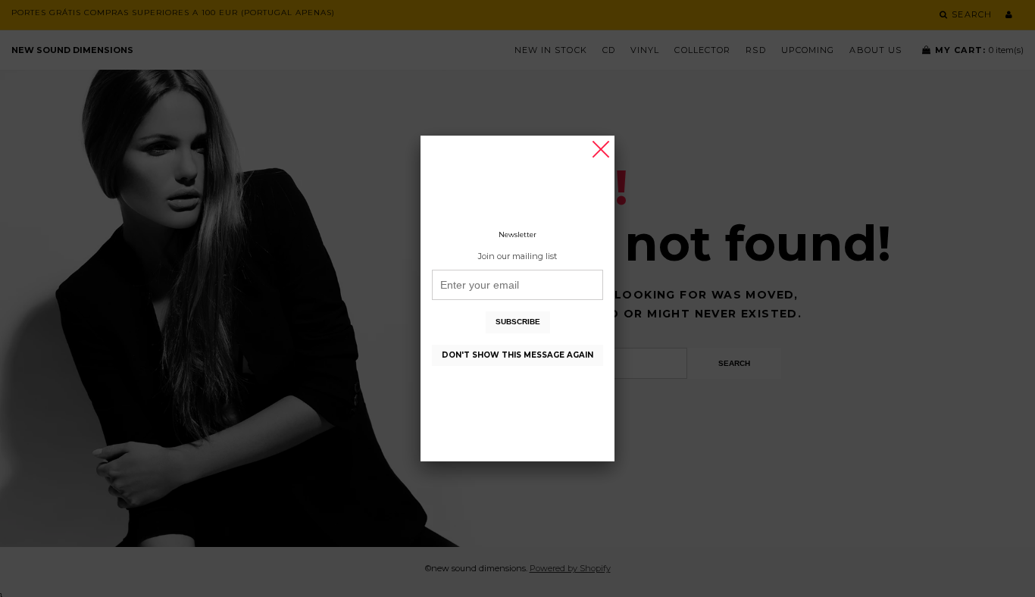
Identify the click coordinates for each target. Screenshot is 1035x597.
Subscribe (518, 321)
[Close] (600, 149)
